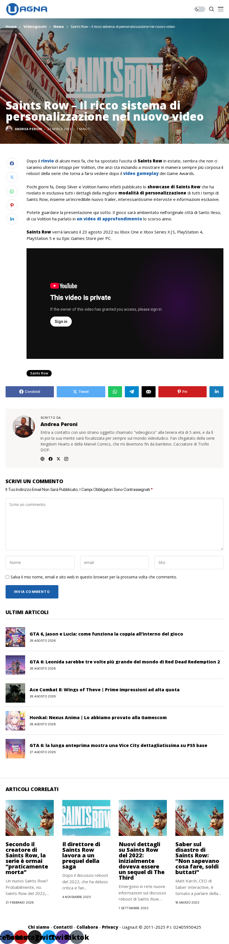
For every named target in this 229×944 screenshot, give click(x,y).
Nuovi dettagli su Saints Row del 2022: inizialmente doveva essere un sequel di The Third (141, 860)
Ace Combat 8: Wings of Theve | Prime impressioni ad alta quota (105, 690)
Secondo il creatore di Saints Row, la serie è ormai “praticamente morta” (27, 858)
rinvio (47, 161)
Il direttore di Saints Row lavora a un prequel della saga (81, 855)
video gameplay (140, 173)
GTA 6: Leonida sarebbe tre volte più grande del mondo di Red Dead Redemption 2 (125, 662)
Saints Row (39, 373)
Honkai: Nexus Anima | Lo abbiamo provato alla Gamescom (98, 717)
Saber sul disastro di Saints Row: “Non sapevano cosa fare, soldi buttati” (197, 858)
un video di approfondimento (109, 219)
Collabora (87, 927)
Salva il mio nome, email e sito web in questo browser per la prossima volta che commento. (94, 577)
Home (11, 26)
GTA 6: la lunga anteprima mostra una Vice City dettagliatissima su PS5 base (118, 745)
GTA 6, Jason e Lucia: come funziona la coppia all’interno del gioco (106, 634)
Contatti (63, 927)
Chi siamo (38, 927)
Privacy (110, 927)
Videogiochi (35, 26)
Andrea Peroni (28, 129)
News (58, 26)
